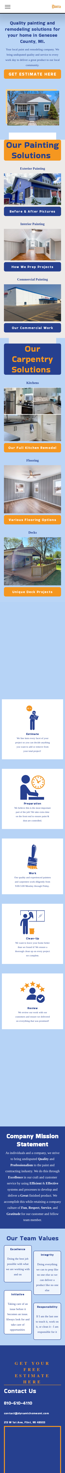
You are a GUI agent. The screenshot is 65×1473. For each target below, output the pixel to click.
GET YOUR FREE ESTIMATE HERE (32, 1372)
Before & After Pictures (32, 211)
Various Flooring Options (32, 519)
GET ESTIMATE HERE (32, 74)
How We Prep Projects (32, 267)
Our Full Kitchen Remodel (32, 447)
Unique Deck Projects (32, 592)
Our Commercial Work (32, 327)
